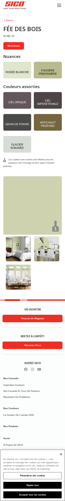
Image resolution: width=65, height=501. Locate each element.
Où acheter (13, 45)
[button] (58, 5)
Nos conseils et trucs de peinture (21, 391)
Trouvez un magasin (32, 318)
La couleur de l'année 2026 (18, 415)
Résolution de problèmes (16, 397)
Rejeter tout (32, 485)
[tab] (18, 249)
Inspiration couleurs (13, 385)
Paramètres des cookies (32, 475)
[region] (32, 475)
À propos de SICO (13, 445)
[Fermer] (61, 454)
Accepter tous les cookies (32, 495)
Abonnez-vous (32, 345)
